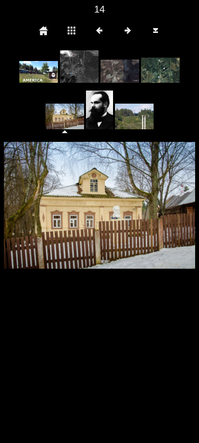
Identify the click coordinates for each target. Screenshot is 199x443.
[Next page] (137, 205)
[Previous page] (42, 205)
